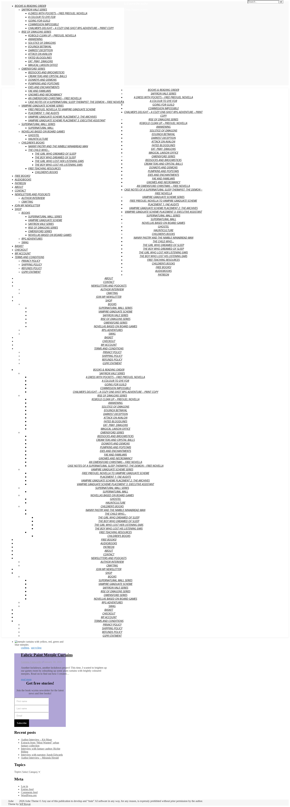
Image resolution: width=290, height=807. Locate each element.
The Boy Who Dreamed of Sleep (55, 157)
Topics (17, 771)
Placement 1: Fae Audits (43, 113)
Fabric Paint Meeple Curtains (47, 655)
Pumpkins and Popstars (43, 83)
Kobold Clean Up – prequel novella (52, 35)
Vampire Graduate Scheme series (42, 105)
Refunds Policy (31, 268)
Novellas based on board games (43, 131)
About (19, 187)
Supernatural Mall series (45, 216)
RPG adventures (31, 239)
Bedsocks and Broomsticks (46, 72)
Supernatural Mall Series (38, 124)
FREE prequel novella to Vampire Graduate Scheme (61, 109)
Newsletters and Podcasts (32, 194)
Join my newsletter (27, 205)
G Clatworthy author (136, 3)
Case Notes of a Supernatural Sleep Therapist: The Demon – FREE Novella (76, 102)
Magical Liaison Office (43, 65)
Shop (18, 209)
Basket (19, 246)
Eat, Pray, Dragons (40, 61)
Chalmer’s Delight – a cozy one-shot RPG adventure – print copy (71, 28)
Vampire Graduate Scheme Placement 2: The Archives (62, 117)
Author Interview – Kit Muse (36, 739)
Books (25, 213)
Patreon (20, 183)
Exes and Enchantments (43, 87)
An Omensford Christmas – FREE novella (54, 98)
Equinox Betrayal (40, 46)
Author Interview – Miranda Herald (40, 757)
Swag (25, 242)
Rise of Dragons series (36, 32)
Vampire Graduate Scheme (45, 220)
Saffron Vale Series (34, 9)
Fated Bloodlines (40, 57)
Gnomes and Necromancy (45, 94)
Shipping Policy (31, 264)
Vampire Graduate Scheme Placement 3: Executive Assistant (66, 120)
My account (23, 253)
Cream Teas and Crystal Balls (47, 76)
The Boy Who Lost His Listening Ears (59, 165)
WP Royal (24, 804)
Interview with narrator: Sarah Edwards (42, 754)
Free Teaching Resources (44, 168)
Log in (24, 786)
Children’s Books (32, 142)
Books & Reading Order (30, 6)
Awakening (35, 39)
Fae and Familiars (39, 91)
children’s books (46, 172)
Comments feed (29, 792)
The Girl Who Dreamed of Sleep (55, 154)
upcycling (36, 647)
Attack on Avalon (40, 54)
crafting (27, 202)
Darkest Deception (40, 50)
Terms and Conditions (29, 257)
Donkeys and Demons (42, 80)
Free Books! (22, 176)
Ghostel (33, 135)
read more (26, 679)
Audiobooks (23, 179)
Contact (20, 190)
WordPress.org (29, 795)
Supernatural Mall (41, 128)
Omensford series (33, 69)
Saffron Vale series (41, 224)
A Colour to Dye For (41, 17)
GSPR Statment (31, 272)
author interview (33, 198)
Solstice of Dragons (42, 43)
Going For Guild (39, 21)
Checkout (21, 250)
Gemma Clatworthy (31, 662)
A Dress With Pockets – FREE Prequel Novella (57, 13)
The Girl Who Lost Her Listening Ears (59, 161)
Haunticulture (38, 139)
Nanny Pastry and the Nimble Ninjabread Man (58, 146)
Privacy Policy (30, 261)
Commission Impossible (43, 24)
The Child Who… (39, 150)
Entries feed (27, 789)
